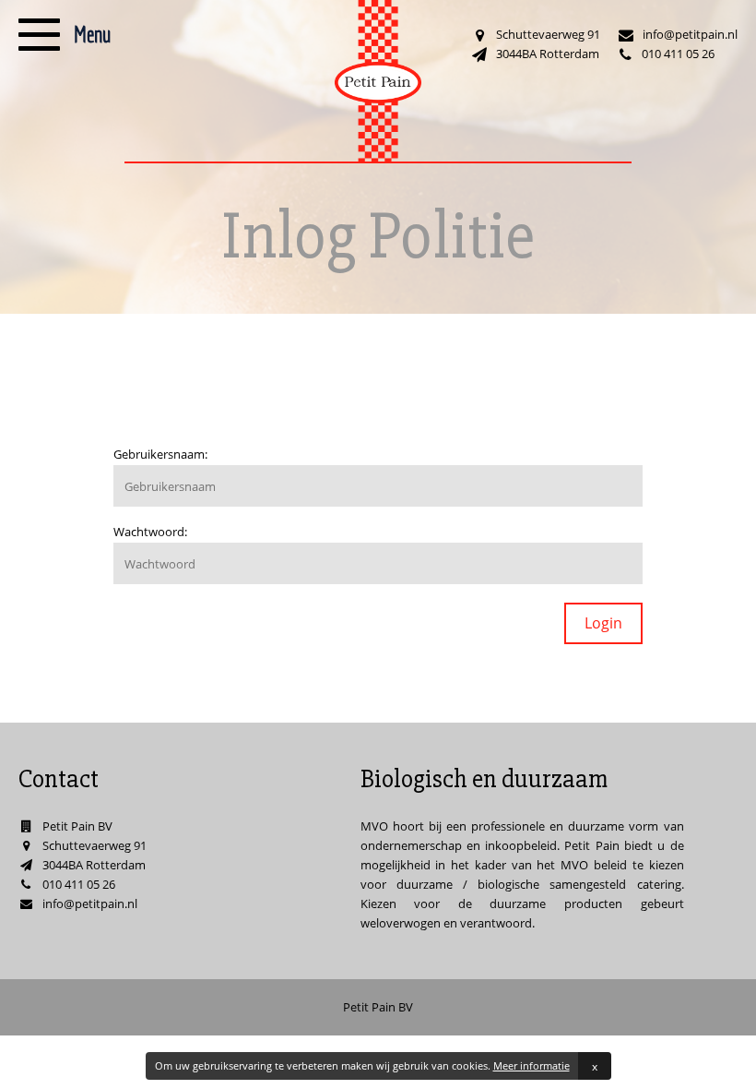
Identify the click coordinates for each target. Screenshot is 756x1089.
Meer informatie (531, 1065)
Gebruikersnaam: (160, 454)
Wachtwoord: (150, 531)
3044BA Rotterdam (547, 53)
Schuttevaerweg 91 (548, 34)
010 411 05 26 (678, 53)
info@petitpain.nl (690, 34)
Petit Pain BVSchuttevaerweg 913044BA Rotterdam (94, 845)
